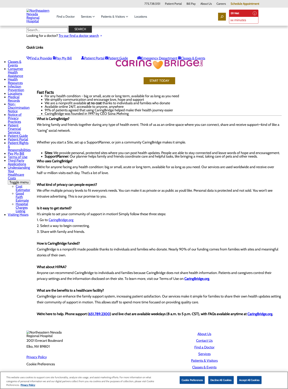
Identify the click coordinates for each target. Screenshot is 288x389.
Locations (140, 16)
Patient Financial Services (14, 128)
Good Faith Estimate (22, 197)
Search (80, 29)
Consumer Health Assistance (15, 72)
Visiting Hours (18, 214)
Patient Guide (118, 58)
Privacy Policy (36, 357)
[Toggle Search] (222, 17)
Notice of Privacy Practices (15, 118)
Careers (221, 3)
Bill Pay (191, 3)
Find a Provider (41, 58)
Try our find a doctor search (79, 36)
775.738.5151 (152, 3)
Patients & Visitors (113, 16)
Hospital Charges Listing (22, 207)
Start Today (159, 81)
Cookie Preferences (192, 379)
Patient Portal (173, 3)
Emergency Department (159, 58)
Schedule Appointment (245, 3)
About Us (206, 3)
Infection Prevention (16, 88)
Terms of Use (17, 157)
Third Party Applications (17, 162)
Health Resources (15, 81)
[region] (144, 380)
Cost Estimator (23, 188)
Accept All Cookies (249, 379)
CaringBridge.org (61, 220)
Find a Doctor (66, 16)
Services (86, 16)
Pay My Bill (63, 58)
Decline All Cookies (220, 379)
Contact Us (204, 340)
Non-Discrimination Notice (19, 107)
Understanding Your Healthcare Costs (19, 174)
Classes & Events (193, 58)
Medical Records (14, 99)
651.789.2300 (99, 314)
